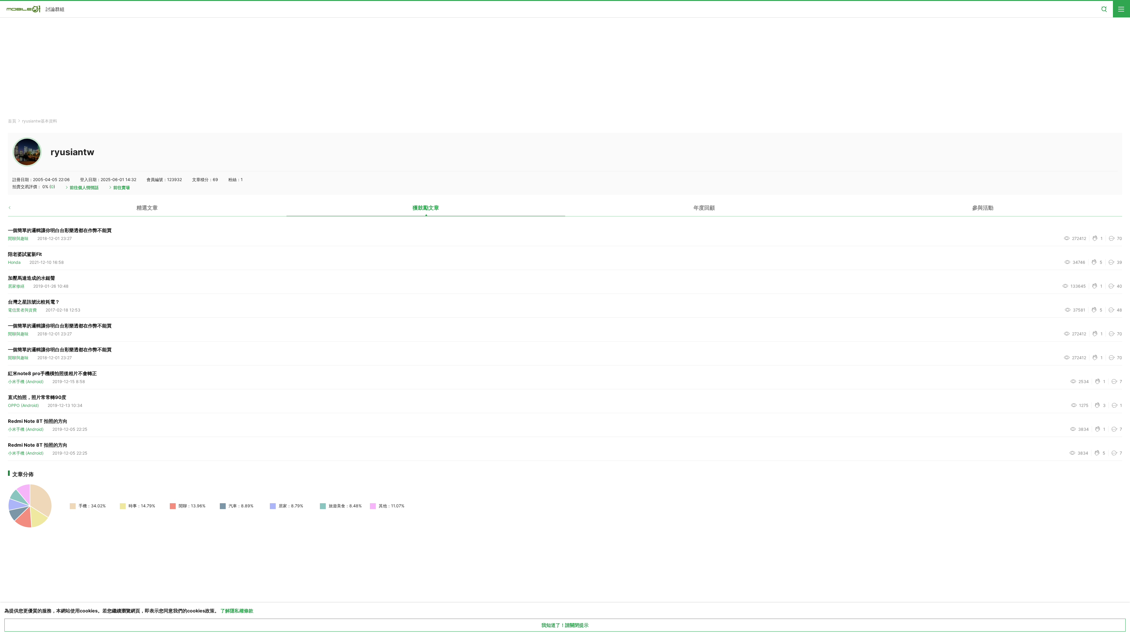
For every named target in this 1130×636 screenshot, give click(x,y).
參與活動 (982, 208)
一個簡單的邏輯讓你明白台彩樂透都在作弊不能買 (60, 230)
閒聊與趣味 (18, 238)
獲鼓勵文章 (426, 208)
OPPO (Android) (23, 405)
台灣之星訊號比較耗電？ (34, 302)
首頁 (12, 120)
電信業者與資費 (22, 309)
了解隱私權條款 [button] (236, 611)
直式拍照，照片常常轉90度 (37, 397)
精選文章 (147, 208)
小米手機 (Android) (26, 381)
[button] (14, 210)
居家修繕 (16, 286)
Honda (14, 262)
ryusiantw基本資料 (39, 120)
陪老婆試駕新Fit (25, 254)
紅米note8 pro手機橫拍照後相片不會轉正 (52, 373)
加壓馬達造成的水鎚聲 (31, 278)
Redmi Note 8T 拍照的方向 (37, 421)
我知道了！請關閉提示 (565, 625)
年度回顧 (704, 208)
